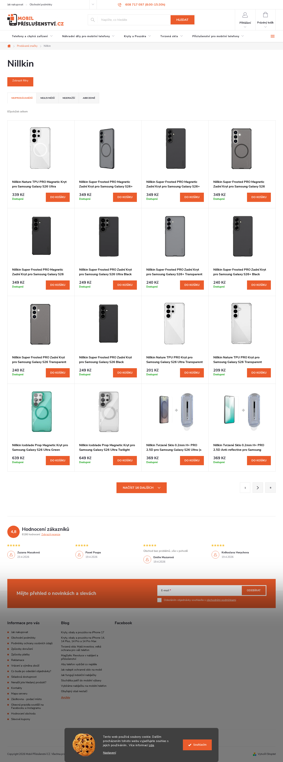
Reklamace (17, 660)
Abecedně (89, 98)
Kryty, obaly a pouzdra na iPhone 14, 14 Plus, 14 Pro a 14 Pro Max (83, 639)
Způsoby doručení (22, 649)
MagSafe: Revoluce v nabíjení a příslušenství (79, 657)
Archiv (65, 697)
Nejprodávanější (22, 98)
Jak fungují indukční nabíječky (78, 675)
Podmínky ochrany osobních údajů (32, 643)
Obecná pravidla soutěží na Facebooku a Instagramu (27, 706)
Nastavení (109, 752)
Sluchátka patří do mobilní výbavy (81, 680)
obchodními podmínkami (221, 600)
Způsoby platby (20, 654)
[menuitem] (32, 36)
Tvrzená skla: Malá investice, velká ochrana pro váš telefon (81, 648)
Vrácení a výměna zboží (25, 665)
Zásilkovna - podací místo (26, 699)
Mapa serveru (19, 693)
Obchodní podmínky (41, 4)
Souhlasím (200, 745)
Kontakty (16, 688)
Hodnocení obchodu (23, 713)
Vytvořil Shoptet (267, 754)
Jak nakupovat (15, 4)
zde (151, 745)
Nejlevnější (47, 98)
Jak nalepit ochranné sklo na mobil (81, 670)
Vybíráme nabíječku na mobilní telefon (83, 686)
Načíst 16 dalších (138, 488)
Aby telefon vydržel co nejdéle (79, 664)
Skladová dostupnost (24, 677)
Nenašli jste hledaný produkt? (28, 682)
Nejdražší (69, 98)
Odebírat (254, 590)
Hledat (182, 20)
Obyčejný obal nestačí (74, 691)
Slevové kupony (20, 719)
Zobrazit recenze (50, 534)
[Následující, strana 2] (258, 487)
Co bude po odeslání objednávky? (31, 671)
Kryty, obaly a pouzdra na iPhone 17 (82, 632)
